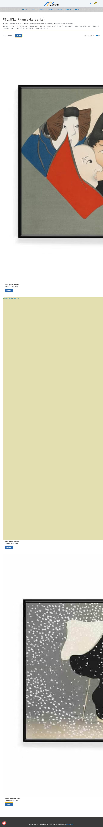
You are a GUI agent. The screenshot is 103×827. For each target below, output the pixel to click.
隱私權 (68, 824)
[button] (99, 4)
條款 (72, 824)
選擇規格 (8, 290)
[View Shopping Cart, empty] (94, 3)
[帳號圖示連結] (90, 3)
